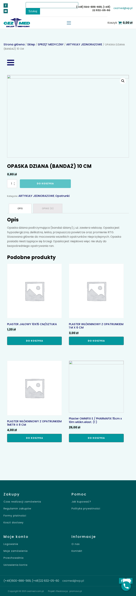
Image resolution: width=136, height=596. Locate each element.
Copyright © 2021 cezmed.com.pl (26, 591)
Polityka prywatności (86, 508)
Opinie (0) (48, 208)
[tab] (20, 208)
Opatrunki (62, 196)
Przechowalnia (14, 558)
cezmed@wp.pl (123, 8)
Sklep (31, 44)
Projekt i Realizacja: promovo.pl (65, 591)
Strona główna (14, 44)
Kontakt (77, 551)
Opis (20, 208)
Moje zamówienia (16, 551)
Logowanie (11, 544)
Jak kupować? (81, 501)
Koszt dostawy (14, 522)
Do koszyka (45, 183)
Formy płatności (15, 515)
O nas (76, 544)
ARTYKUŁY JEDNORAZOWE (84, 44)
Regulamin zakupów (17, 508)
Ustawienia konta (15, 565)
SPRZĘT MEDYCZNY (51, 44)
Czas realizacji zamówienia (22, 501)
